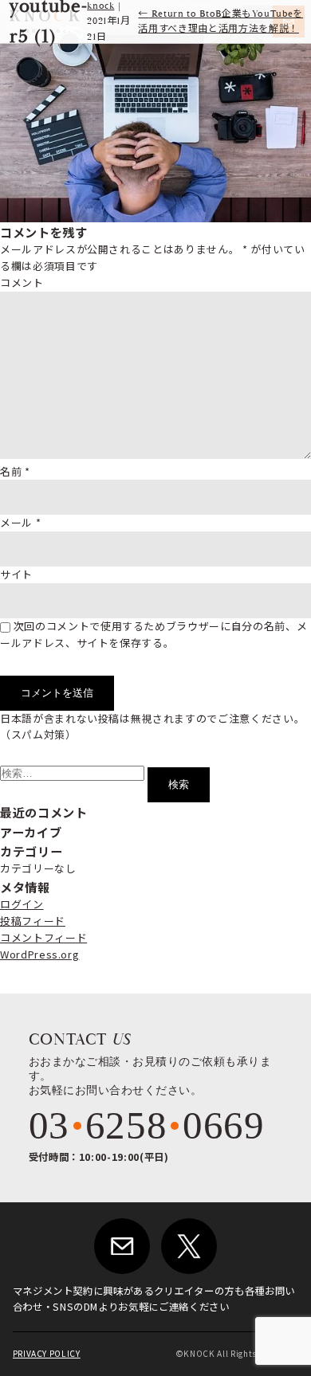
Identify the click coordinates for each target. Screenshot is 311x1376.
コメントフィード (43, 937)
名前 (15, 471)
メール (20, 522)
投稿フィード (32, 920)
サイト (16, 574)
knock (100, 6)
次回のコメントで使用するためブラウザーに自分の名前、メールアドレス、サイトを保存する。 (153, 634)
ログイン (22, 903)
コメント (22, 282)
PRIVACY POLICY (47, 1353)
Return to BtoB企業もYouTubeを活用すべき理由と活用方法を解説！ (220, 21)
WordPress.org (39, 954)
